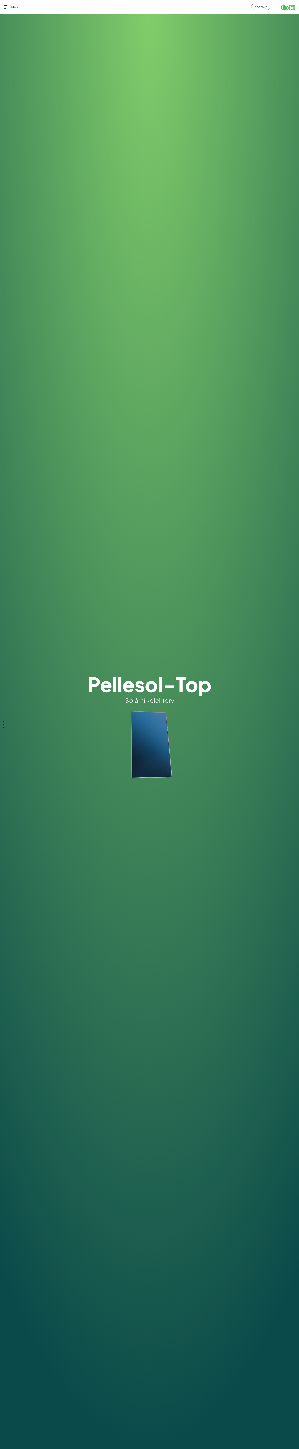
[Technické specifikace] (4, 728)
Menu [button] (15, 7)
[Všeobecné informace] (4, 721)
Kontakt (260, 7)
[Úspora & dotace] (4, 724)
